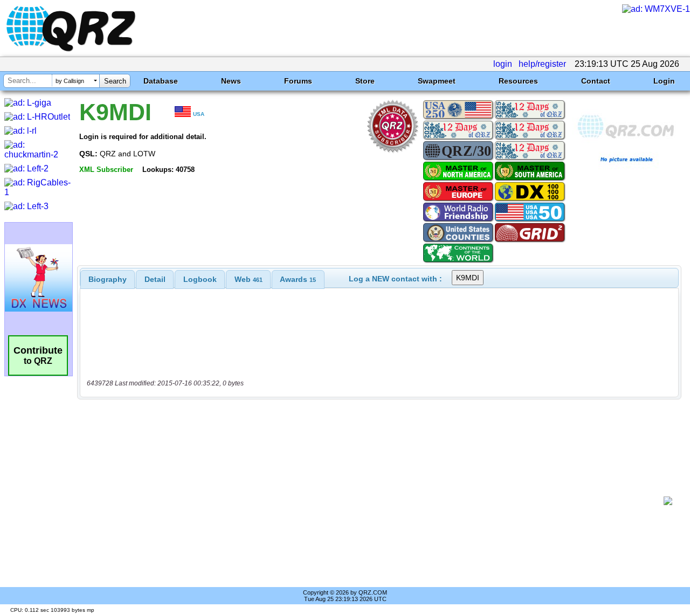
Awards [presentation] (298, 279)
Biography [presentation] (107, 279)
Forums (298, 81)
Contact (595, 81)
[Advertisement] (374, 500)
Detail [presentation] (154, 279)
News (231, 81)
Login (664, 81)
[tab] (107, 279)
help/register (542, 63)
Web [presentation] (248, 279)
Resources (518, 81)
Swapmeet (437, 81)
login (502, 63)
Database (160, 81)
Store (365, 81)
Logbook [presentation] (200, 279)
